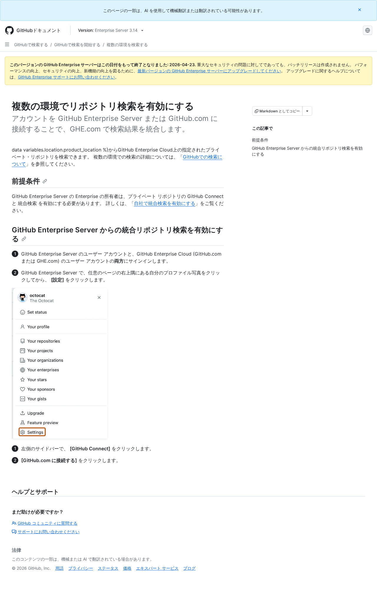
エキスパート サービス (157, 568)
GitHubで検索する (31, 44)
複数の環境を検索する (127, 44)
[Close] (360, 9)
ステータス (108, 568)
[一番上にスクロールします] (364, 577)
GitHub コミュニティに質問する (47, 523)
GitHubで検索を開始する (77, 44)
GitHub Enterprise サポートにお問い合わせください (66, 76)
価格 (127, 568)
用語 (59, 568)
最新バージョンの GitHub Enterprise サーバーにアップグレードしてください (209, 70)
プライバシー (80, 568)
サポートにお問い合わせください (49, 531)
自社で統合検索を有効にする (164, 203)
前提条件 (26, 181)
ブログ (189, 568)
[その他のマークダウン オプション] (307, 111)
